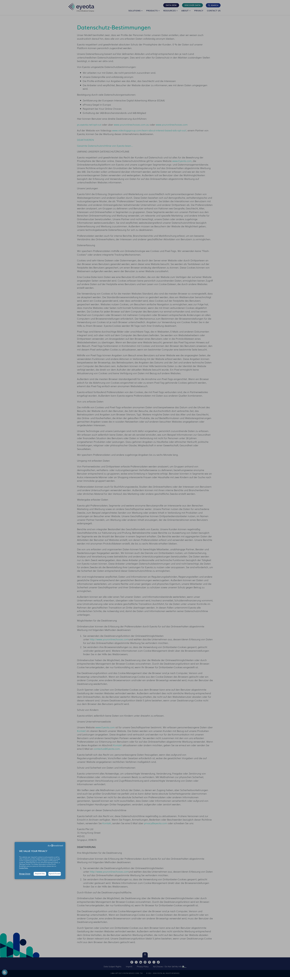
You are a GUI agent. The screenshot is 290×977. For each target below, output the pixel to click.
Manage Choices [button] (24, 873)
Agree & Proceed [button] (54, 873)
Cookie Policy (23, 868)
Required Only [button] (40, 873)
